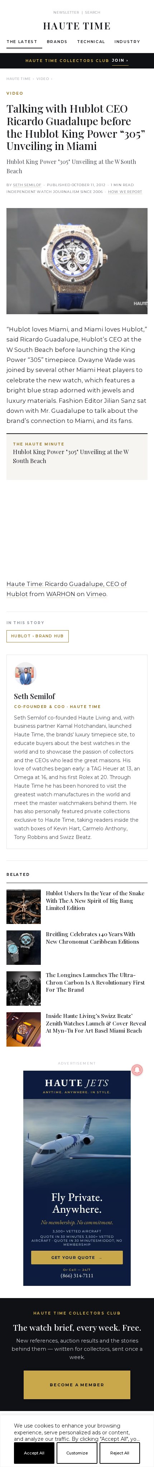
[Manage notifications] (137, 1070)
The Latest (22, 41)
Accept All (34, 1453)
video (43, 79)
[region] (77, 1464)
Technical (91, 41)
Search (93, 12)
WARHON (60, 594)
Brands (57, 41)
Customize (77, 1453)
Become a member (77, 1384)
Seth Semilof (27, 185)
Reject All (119, 1453)
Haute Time (18, 79)
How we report (125, 192)
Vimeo (96, 594)
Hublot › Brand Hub (37, 636)
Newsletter (66, 12)
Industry (127, 41)
